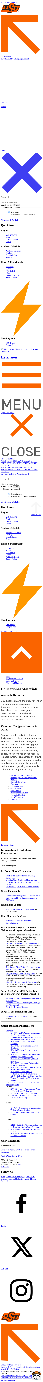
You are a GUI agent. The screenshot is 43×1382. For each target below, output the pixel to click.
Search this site (6, 205)
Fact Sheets (30, 1177)
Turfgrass (9, 1031)
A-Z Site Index (13, 220)
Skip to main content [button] (8, 2)
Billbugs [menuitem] (14, 780)
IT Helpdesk (10, 271)
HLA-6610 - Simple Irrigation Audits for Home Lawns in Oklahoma (26, 1068)
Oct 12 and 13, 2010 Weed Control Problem (22, 887)
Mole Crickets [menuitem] (16, 791)
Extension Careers (8, 1179)
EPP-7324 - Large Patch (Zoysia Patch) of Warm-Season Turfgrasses (25, 1090)
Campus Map (11, 345)
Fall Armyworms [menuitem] (17, 786)
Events (8, 1177)
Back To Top (36, 515)
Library (8, 273)
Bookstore (9, 267)
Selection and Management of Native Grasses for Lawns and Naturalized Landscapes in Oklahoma (23, 898)
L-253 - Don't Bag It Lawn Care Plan (25, 1082)
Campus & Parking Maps (10, 1367)
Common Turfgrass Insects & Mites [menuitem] (19, 776)
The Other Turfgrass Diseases (17, 1007)
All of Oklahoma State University (23, 215)
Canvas (8, 242)
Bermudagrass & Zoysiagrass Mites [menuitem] (24, 778)
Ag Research (24, 59)
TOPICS (26, 463)
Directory (4, 220)
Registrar (9, 257)
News (17, 461)
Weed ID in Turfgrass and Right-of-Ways (21, 982)
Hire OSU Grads (13, 1369)
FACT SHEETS (16, 463)
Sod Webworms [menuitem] (17, 797)
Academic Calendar (13, 251)
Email (8, 237)
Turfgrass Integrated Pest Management (20, 974)
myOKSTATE (11, 235)
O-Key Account (12, 239)
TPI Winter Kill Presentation (16, 1016)
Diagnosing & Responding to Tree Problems (22, 943)
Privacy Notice (23, 1378)
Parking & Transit (12, 275)
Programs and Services (14, 679)
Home (8, 677)
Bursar (8, 269)
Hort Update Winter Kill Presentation (20, 909)
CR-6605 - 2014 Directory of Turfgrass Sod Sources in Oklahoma (25, 1034)
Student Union (11, 277)
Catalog (9, 253)
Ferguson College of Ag (10, 59)
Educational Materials (14, 683)
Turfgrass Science (12, 681)
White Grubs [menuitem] (15, 799)
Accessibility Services (9, 1376)
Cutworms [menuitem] (14, 784)
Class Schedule (11, 255)
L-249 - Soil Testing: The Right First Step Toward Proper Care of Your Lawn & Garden (26, 1078)
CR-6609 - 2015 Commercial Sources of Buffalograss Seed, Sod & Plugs (26, 1038)
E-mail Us (5, 1167)
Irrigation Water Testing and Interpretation (21, 880)
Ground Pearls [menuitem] (16, 788)
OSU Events (10, 343)
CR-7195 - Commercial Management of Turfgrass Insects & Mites (26, 1109)
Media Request (21, 1179)
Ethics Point (12, 1378)
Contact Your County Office (11, 1156)
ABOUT (4, 461)
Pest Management (12, 1085)
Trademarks (11, 1380)
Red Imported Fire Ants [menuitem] (19, 793)
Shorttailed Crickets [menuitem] (18, 795)
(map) (20, 1164)
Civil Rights (31, 1179)
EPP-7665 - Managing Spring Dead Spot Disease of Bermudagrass (26, 1096)
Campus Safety (23, 1376)
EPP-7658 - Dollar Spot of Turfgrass (24, 1093)
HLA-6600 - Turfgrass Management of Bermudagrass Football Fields (25, 1055)
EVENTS (11, 461)
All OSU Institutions (28, 1367)
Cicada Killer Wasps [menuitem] (18, 782)
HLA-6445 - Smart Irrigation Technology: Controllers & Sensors (24, 1073)
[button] (21, 104)
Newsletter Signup (18, 1177)
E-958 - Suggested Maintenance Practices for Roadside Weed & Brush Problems (26, 1126)
